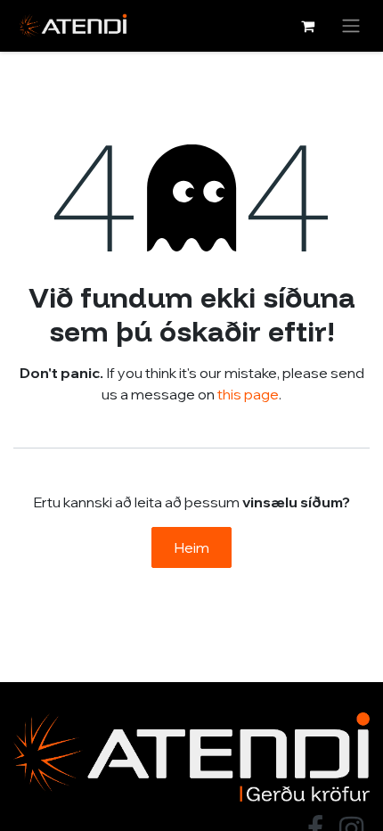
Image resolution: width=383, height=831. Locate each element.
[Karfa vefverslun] (307, 26)
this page (248, 394)
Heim (191, 547)
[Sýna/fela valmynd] (351, 26)
